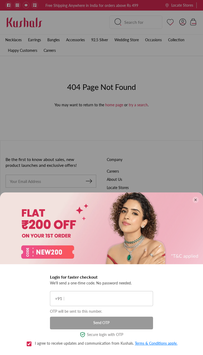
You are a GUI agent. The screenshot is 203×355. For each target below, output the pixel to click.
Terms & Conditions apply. (156, 343)
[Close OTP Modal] (195, 200)
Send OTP (101, 322)
